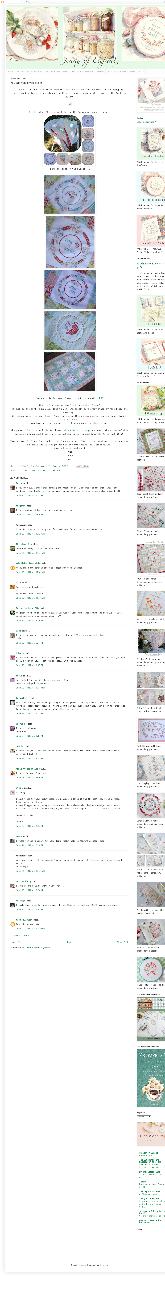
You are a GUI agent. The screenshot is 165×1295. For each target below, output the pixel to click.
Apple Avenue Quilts (27, 769)
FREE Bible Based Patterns (57, 71)
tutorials (100, 71)
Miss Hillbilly (24, 920)
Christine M (22, 544)
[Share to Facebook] (85, 466)
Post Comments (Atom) (38, 947)
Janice (142, 1181)
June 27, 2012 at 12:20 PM (30, 928)
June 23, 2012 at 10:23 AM (30, 534)
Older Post (122, 942)
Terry (19, 483)
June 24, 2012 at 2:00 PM (29, 777)
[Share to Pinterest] (87, 466)
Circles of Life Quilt (30, 470)
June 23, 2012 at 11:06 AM (30, 572)
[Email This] (77, 466)
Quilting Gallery (51, 470)
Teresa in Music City (27, 608)
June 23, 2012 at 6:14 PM (29, 643)
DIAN (18, 582)
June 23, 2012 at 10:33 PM (30, 688)
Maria (19, 676)
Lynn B (19, 788)
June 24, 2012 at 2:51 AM (29, 758)
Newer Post (17, 942)
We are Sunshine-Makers (152, 1216)
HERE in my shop (80, 430)
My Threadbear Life (149, 1172)
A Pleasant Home (148, 1194)
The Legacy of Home (149, 1191)
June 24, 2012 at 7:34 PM (29, 826)
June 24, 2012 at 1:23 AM (29, 713)
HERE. (101, 398)
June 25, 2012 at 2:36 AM (29, 890)
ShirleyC (20, 900)
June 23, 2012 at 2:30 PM (29, 620)
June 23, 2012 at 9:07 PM (29, 665)
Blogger (104, 1265)
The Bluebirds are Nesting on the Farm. (151, 1161)
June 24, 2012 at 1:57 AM (29, 736)
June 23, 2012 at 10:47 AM (30, 553)
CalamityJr (22, 698)
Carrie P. (21, 724)
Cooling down (146, 1155)
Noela (19, 836)
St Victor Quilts (148, 1153)
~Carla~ (20, 746)
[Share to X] (82, 466)
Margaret (20, 506)
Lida (18, 631)
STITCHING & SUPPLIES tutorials (121, 71)
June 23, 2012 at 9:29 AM (29, 514)
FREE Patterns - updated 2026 (29, 71)
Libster (20, 653)
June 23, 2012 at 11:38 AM (30, 598)
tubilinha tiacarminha (28, 563)
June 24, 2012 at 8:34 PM (29, 845)
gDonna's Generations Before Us (151, 1221)
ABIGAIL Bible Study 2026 (82, 71)
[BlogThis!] (80, 466)
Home (10, 71)
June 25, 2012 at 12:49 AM (30, 871)
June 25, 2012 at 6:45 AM (29, 909)
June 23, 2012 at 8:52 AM (29, 495)
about (141, 71)
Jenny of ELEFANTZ (149, 1198)
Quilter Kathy (23, 881)
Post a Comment (22, 935)
